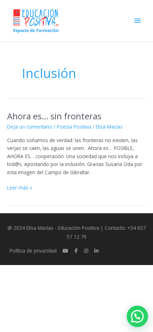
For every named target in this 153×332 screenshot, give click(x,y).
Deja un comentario (29, 126)
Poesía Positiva (74, 126)
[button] (137, 316)
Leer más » (19, 187)
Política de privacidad (33, 250)
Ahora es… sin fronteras (54, 116)
